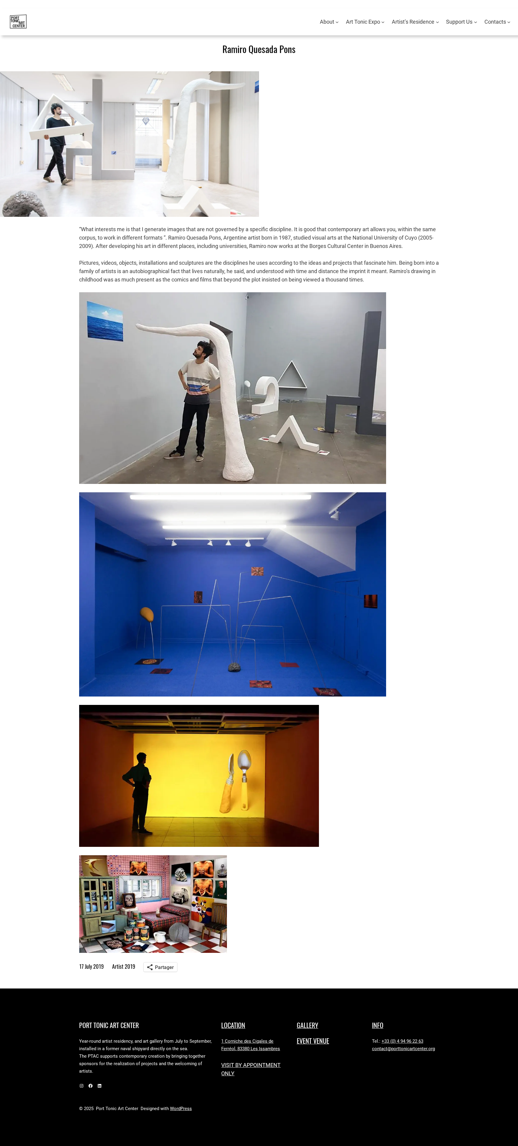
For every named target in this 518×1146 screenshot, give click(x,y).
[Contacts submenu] (509, 22)
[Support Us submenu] (475, 22)
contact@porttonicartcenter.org (403, 1048)
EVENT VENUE (313, 1040)
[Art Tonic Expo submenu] (383, 22)
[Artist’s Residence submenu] (437, 22)
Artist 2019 (123, 966)
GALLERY (307, 1025)
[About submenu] (337, 22)
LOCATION (233, 1025)
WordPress (181, 1108)
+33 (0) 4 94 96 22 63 (402, 1041)
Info (377, 1025)
